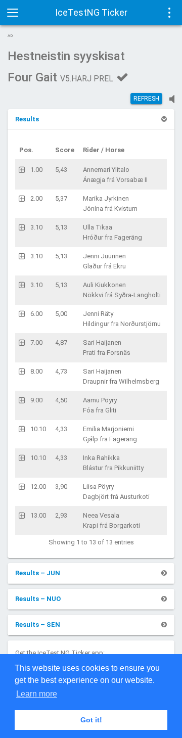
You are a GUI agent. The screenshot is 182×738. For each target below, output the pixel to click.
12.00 (38, 486)
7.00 (36, 342)
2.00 (36, 198)
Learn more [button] (36, 693)
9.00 (36, 400)
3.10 (36, 227)
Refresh (146, 98)
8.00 (36, 371)
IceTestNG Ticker (91, 12)
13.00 (38, 515)
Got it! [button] (91, 720)
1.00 (36, 169)
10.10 (38, 429)
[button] (27, 119)
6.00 (36, 313)
